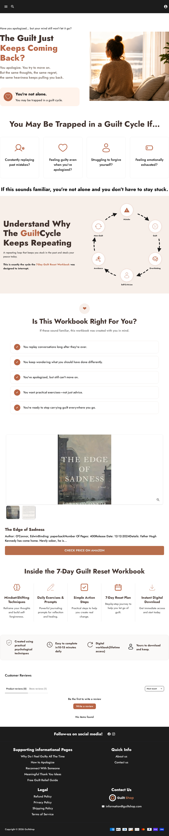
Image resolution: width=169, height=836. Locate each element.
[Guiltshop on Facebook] (109, 734)
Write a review (84, 706)
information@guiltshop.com (122, 806)
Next (158, 469)
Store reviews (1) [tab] (38, 688)
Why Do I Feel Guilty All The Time (43, 756)
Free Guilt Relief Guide (42, 780)
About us (121, 756)
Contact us (121, 762)
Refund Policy (43, 796)
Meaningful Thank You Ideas (42, 774)
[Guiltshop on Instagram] (113, 734)
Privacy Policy (43, 802)
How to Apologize (42, 762)
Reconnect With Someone (43, 768)
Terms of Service (43, 814)
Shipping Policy (43, 808)
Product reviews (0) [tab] (16, 688)
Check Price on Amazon (84, 550)
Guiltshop (29, 829)
